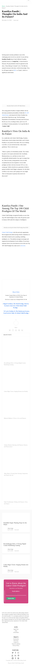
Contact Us (16, 642)
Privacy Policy (16, 645)
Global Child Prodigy (7, 232)
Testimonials (16, 639)
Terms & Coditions (16, 643)
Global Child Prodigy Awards (18, 663)
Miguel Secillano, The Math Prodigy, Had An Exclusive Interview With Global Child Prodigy (16, 305)
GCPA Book (16, 632)
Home (3, 6)
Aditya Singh (10, 528)
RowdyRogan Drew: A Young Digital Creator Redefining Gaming (14, 544)
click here (23, 245)
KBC (15, 70)
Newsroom (16, 640)
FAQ (16, 630)
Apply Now (16, 629)
